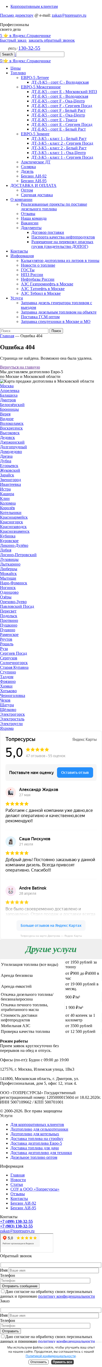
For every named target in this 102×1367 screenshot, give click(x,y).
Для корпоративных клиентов (37, 1124)
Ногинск (8, 587)
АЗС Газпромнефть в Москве (47, 284)
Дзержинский (12, 442)
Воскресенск (11, 428)
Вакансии (29, 223)
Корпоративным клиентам (34, 6)
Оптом (27, 190)
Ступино (8, 672)
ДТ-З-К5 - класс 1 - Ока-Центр (58, 152)
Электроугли (11, 723)
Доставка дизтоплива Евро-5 (36, 1143)
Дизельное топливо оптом (33, 1157)
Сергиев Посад (13, 653)
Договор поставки (47, 232)
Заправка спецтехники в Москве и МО (55, 321)
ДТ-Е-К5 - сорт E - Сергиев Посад (61, 124)
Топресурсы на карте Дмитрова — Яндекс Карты (51, 935)
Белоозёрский (12, 404)
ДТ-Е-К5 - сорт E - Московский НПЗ (64, 91)
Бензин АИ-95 (34, 181)
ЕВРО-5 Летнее (35, 77)
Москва (7, 386)
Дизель (27, 171)
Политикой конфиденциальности (51, 1356)
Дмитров (8, 400)
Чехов (5, 700)
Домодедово (11, 451)
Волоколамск (12, 423)
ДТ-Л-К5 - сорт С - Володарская (60, 82)
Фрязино (8, 681)
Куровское (9, 540)
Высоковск (10, 433)
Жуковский (10, 470)
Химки (6, 686)
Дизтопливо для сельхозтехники (39, 1129)
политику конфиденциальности (66, 1296)
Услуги (16, 298)
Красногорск (11, 522)
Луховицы (9, 559)
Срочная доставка (37, 195)
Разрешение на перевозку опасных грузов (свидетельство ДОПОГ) (62, 244)
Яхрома (7, 728)
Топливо (18, 73)
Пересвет (8, 611)
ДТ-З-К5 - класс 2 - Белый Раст (59, 148)
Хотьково (8, 691)
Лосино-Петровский (18, 555)
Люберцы (8, 569)
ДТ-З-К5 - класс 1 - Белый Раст (59, 138)
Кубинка (7, 536)
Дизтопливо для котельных (34, 1134)
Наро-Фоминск (13, 583)
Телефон (7, 1275)
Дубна (5, 461)
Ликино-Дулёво (14, 545)
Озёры (6, 597)
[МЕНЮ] (2, 61)
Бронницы (9, 409)
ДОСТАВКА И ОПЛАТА (33, 185)
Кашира (7, 494)
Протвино (9, 620)
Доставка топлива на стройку (36, 1138)
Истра (5, 489)
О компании (21, 199)
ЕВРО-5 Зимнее (35, 134)
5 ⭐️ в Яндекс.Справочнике (25, 35)
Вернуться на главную (20, 367)
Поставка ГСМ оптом (40, 317)
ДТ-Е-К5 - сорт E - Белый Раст (58, 129)
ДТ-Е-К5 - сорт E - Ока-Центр (58, 115)
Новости (18, 1180)
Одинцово (9, 592)
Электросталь (12, 719)
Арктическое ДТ (35, 162)
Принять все (62, 1362)
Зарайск (7, 475)
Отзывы (28, 213)
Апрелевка (9, 390)
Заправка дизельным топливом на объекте (59, 312)
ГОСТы (28, 270)
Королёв (7, 508)
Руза (4, 648)
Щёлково (8, 709)
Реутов (6, 639)
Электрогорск (12, 714)
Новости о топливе (38, 265)
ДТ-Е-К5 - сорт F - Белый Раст (58, 110)
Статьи (16, 1184)
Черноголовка (12, 695)
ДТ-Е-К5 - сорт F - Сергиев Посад (61, 105)
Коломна (8, 503)
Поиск (56, 331)
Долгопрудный (13, 447)
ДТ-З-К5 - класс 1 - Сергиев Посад (62, 157)
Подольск (8, 616)
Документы (31, 227)
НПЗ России (32, 274)
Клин (5, 498)
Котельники (10, 512)
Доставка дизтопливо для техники (41, 1152)
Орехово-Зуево (13, 601)
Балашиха (9, 395)
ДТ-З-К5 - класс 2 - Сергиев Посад (62, 143)
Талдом (6, 677)
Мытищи (8, 578)
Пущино (7, 630)
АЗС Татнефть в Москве (43, 288)
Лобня (5, 550)
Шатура (7, 705)
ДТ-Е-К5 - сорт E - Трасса (54, 120)
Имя (4, 1270)
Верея (5, 414)
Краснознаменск (15, 531)
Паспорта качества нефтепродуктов (63, 237)
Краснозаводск (13, 526)
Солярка (28, 166)
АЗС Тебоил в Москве (41, 293)
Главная (7, 336)
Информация (22, 256)
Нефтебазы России (37, 279)
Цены (15, 68)
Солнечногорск (14, 662)
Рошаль (6, 644)
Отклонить (38, 1362)
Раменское (9, 634)
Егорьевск (9, 465)
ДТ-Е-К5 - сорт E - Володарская (59, 96)
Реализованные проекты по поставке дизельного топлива (54, 206)
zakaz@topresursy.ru (69, 15)
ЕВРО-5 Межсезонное (41, 87)
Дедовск (7, 437)
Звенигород (10, 479)
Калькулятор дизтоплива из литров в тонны (60, 260)
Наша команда (34, 218)
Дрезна (6, 456)
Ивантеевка (10, 484)
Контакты (19, 251)
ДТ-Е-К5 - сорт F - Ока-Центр (58, 101)
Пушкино (8, 625)
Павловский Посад (17, 606)
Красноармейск (14, 517)
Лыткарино (10, 564)
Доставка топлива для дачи (34, 1148)
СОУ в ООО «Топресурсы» (34, 1189)
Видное (7, 418)
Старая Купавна (14, 667)
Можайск (8, 573)
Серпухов (8, 658)
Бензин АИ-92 (34, 176)
